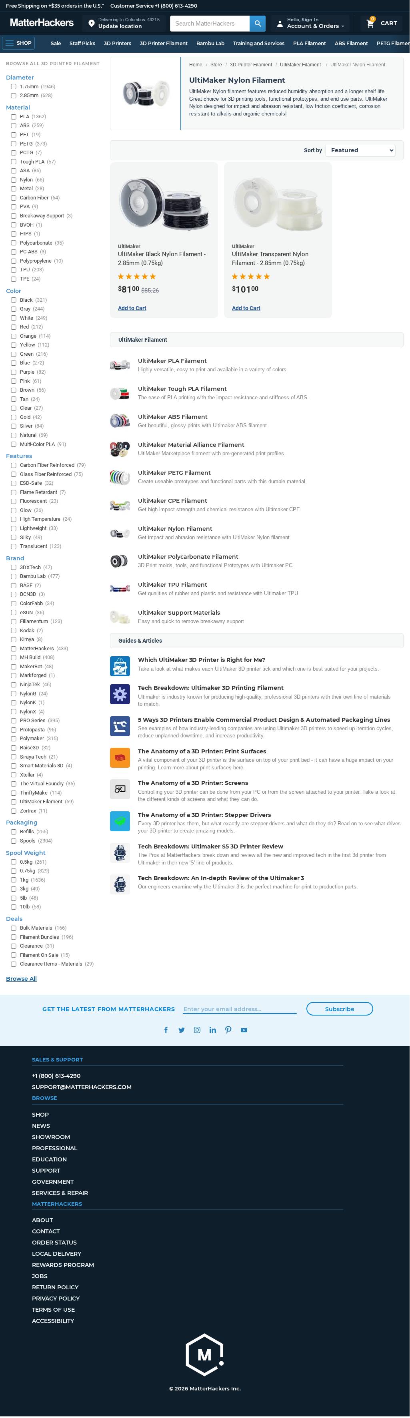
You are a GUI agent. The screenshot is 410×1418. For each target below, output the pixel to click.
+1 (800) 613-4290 (176, 6)
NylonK (32, 702)
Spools (36, 841)
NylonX (32, 712)
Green (34, 354)
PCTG (31, 152)
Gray (32, 309)
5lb (29, 898)
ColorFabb (37, 603)
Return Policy (55, 1287)
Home (195, 65)
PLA (33, 116)
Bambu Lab (210, 43)
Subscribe (339, 1009)
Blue (32, 363)
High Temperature (46, 519)
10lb (30, 907)
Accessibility (53, 1320)
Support (46, 1170)
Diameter (20, 77)
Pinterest (228, 1030)
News (41, 1125)
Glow (31, 510)
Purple (33, 372)
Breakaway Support (46, 216)
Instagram (197, 1030)
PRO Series (40, 720)
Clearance (37, 946)
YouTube (244, 1030)
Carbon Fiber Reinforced (53, 465)
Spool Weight (26, 852)
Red (31, 327)
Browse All (21, 978)
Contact (46, 1231)
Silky (31, 537)
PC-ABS (33, 252)
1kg (33, 880)
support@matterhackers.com (82, 1087)
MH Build (37, 657)
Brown (33, 390)
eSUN (32, 612)
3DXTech (36, 567)
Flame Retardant (43, 492)
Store (216, 65)
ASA (30, 170)
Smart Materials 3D (46, 766)
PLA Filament (309, 43)
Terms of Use (53, 1309)
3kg (30, 889)
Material (18, 107)
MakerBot (37, 666)
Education (49, 1159)
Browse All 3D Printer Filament (53, 63)
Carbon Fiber (40, 198)
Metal (32, 188)
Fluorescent (39, 501)
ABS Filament (351, 43)
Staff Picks (82, 43)
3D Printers (117, 43)
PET (30, 134)
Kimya (31, 639)
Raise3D (35, 748)
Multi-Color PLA (43, 444)
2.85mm (36, 95)
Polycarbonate (42, 243)
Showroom (51, 1137)
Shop (40, 1114)
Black (33, 300)
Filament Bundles (47, 937)
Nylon (32, 180)
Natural (34, 435)
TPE (30, 279)
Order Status (54, 1242)
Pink (31, 381)
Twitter (181, 1030)
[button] (124, 23)
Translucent (41, 546)
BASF (30, 585)
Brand (15, 558)
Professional (54, 1148)
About (42, 1220)
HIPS (30, 234)
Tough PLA (38, 162)
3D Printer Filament (164, 43)
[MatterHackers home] (42, 23)
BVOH (31, 225)
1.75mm (38, 87)
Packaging (22, 822)
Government (53, 1181)
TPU (32, 270)
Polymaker (39, 738)
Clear (31, 408)
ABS (32, 125)
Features (19, 456)
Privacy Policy (56, 1298)
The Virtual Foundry (47, 784)
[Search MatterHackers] (258, 24)
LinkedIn (213, 1030)
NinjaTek (36, 684)
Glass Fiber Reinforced (51, 474)
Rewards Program (63, 1265)
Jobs (40, 1276)
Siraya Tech (39, 757)
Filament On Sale (45, 955)
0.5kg (33, 862)
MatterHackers (44, 648)
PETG (33, 144)
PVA (29, 206)
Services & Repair (60, 1193)
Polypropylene (41, 261)
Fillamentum (41, 621)
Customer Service (132, 6)
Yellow (35, 345)
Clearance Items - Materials (57, 964)
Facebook (166, 1030)
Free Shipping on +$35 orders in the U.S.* (55, 6)
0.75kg (35, 871)
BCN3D (32, 594)
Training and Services (258, 43)
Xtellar (31, 775)
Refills (34, 831)
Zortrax (34, 811)
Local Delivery (56, 1253)
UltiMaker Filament (300, 65)
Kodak (31, 630)
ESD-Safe (37, 483)
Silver (32, 426)
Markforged (37, 675)
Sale (56, 43)
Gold (31, 417)
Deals (14, 918)
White (34, 318)
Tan (30, 399)
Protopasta (38, 730)
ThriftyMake (41, 793)
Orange (35, 336)
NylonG (34, 694)
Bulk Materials (43, 928)
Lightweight (39, 528)
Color (13, 291)
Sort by (313, 150)
